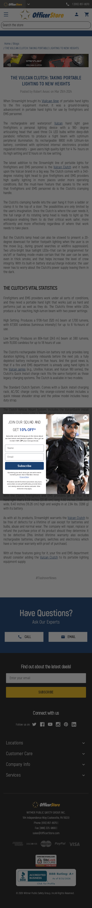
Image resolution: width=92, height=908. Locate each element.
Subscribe (24, 466)
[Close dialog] (85, 417)
